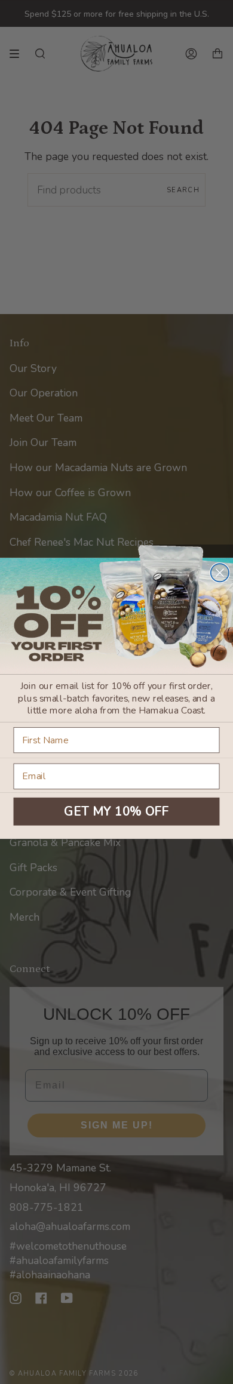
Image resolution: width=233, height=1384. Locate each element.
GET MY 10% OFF (116, 811)
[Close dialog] (220, 573)
